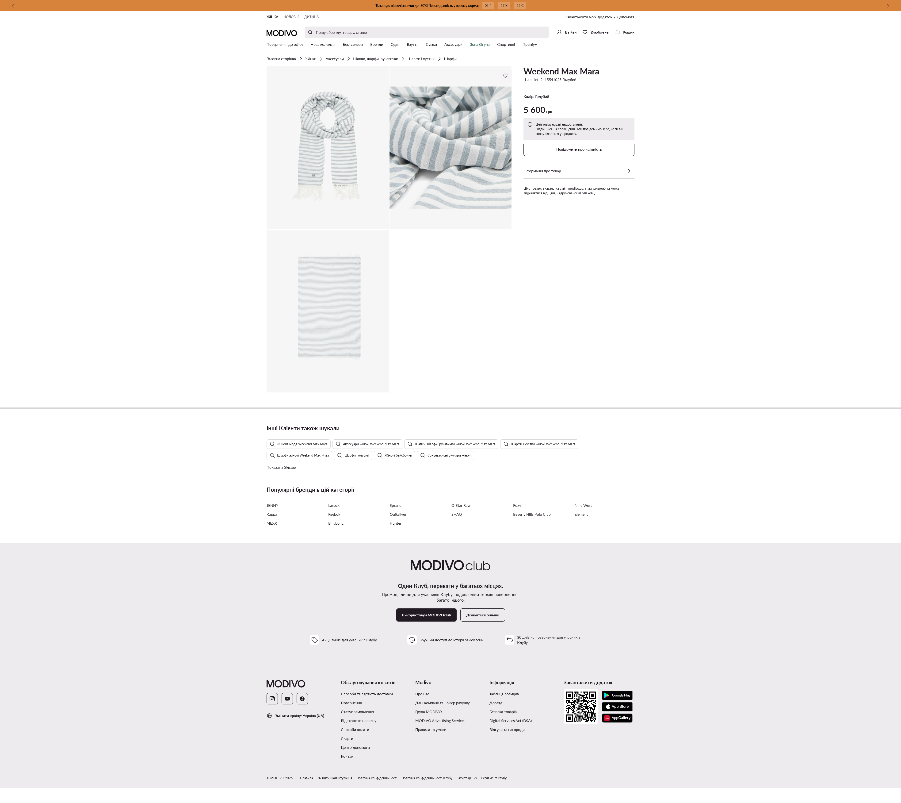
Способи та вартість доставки (367, 694)
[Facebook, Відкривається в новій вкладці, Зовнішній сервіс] (302, 698)
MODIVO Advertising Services (450, 720)
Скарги (347, 738)
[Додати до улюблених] (506, 75)
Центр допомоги (355, 747)
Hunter (395, 523)
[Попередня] (13, 5)
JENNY (272, 505)
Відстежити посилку (358, 720)
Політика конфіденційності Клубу (426, 778)
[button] (328, 147)
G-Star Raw (461, 505)
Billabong (336, 523)
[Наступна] (887, 5)
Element (581, 514)
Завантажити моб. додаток (591, 17)
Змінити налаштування (334, 778)
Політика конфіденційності (376, 778)
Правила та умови (450, 729)
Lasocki (334, 505)
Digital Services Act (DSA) (510, 720)
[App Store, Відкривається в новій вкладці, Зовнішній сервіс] (617, 706)
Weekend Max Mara (561, 71)
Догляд (495, 702)
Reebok (334, 514)
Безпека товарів (503, 711)
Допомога (625, 17)
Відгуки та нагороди (507, 729)
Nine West (583, 505)
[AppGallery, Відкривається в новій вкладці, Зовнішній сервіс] (617, 718)
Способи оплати (355, 729)
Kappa (272, 514)
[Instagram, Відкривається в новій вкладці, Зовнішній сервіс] (272, 698)
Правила (306, 778)
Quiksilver (398, 514)
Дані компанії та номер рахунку (442, 702)
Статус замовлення (357, 711)
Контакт (348, 756)
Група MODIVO (450, 711)
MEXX (272, 523)
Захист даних (467, 778)
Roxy (517, 505)
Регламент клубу (494, 778)
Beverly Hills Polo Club (532, 514)
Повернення (351, 702)
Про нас (422, 694)
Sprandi (396, 505)
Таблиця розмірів (504, 694)
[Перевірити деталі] (628, 171)
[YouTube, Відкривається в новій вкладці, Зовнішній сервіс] (287, 698)
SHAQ (456, 514)
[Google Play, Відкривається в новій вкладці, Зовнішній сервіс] (617, 695)
